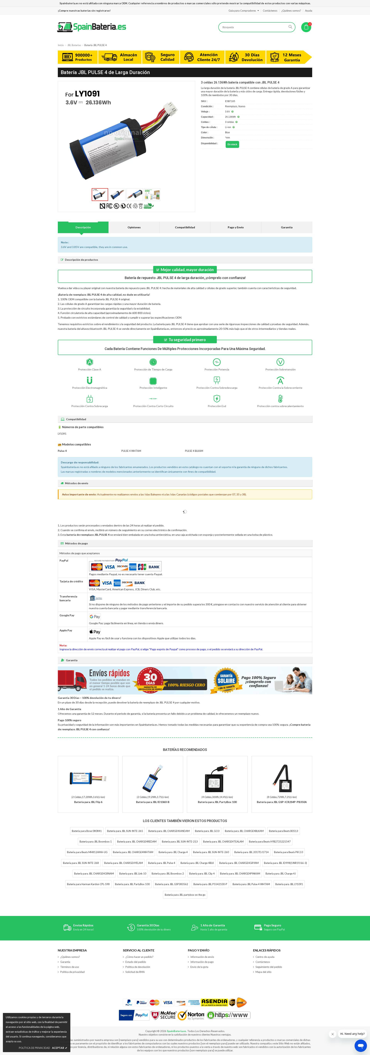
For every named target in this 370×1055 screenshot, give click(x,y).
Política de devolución (137, 966)
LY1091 (62, 433)
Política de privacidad (72, 971)
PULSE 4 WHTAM (131, 450)
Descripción (83, 227)
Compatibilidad (185, 227)
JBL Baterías (74, 45)
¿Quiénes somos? (291, 10)
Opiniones (134, 227)
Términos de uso (69, 966)
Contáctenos (270, 10)
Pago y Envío (236, 227)
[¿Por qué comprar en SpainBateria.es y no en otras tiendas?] (185, 58)
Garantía (287, 227)
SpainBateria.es (176, 1031)
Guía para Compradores (242, 10)
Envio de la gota (199, 966)
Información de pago (202, 961)
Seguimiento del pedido (269, 966)
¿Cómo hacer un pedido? (139, 956)
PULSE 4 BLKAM (194, 450)
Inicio (61, 45)
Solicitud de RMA (135, 971)
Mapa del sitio (264, 971)
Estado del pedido (135, 961)
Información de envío (202, 956)
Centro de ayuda (265, 956)
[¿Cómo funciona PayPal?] (134, 1015)
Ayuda (308, 10)
